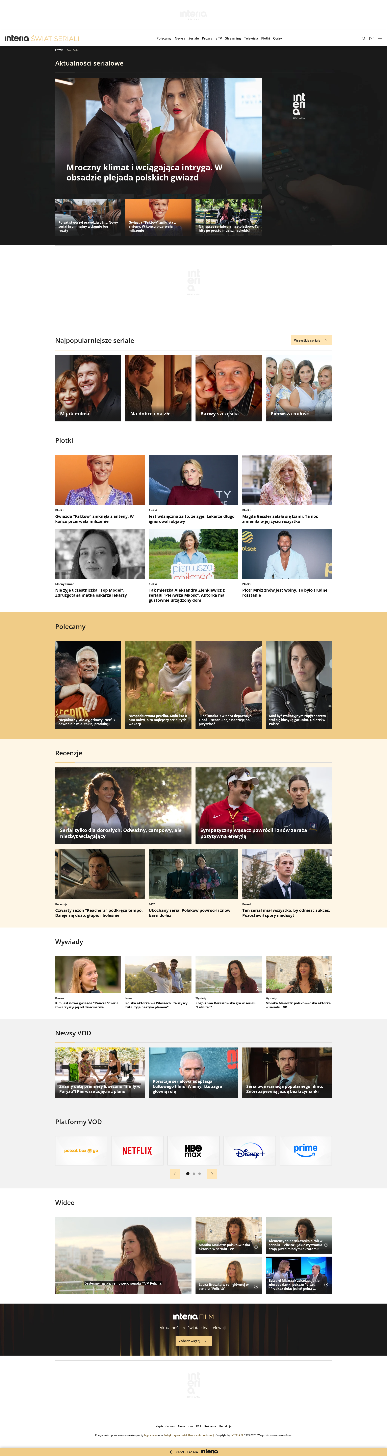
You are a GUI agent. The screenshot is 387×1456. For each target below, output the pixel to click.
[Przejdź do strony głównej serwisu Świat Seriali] (55, 38)
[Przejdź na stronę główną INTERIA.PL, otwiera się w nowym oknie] (17, 38)
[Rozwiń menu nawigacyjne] (380, 38)
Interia (59, 50)
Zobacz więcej (189, 1341)
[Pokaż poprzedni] (175, 1174)
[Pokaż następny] (212, 1174)
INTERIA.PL (237, 1435)
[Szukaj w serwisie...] (364, 38)
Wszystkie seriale (307, 340)
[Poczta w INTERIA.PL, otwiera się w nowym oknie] (372, 38)
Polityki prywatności (175, 1435)
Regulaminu (151, 1435)
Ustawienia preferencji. (201, 1435)
